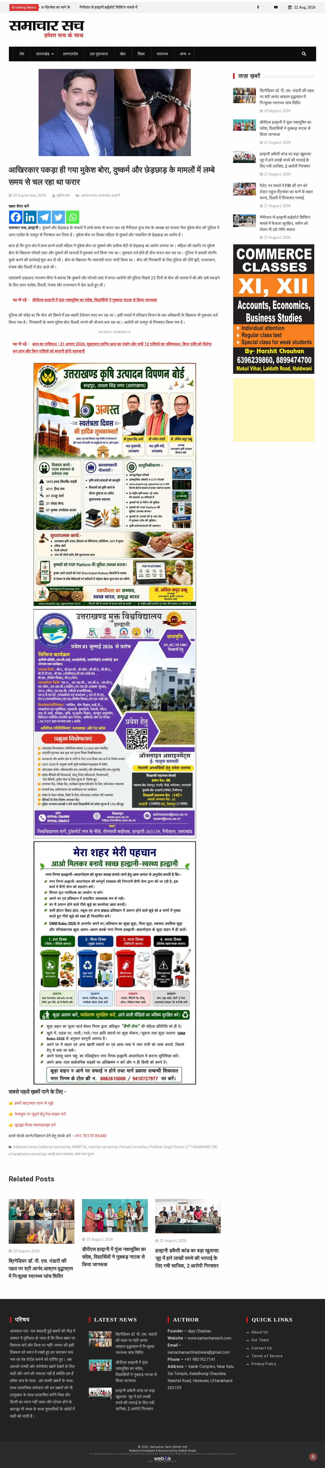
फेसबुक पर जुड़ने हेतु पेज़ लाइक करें (40, 1114)
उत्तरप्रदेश (70, 53)
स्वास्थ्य (162, 53)
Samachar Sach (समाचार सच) (168, 1447)
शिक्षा (141, 53)
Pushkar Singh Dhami (166, 1147)
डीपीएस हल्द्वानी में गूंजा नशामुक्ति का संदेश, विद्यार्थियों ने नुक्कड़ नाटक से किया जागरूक (114, 1257)
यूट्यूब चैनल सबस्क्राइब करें (35, 1125)
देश (22, 53)
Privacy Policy (263, 1364)
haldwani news (25, 1147)
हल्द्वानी (115, 195)
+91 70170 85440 (90, 1135)
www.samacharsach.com (209, 1338)
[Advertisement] (273, 410)
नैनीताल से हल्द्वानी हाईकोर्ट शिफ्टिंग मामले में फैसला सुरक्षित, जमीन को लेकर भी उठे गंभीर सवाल (285, 223)
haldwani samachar (55, 1147)
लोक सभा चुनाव (84, 1154)
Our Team (260, 1340)
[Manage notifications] (313, 1457)
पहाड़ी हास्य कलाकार (60, 1154)
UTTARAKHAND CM (201, 1147)
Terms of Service (267, 1356)
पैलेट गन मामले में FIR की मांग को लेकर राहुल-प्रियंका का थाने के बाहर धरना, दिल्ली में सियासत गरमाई (286, 191)
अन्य (183, 53)
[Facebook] (258, 7)
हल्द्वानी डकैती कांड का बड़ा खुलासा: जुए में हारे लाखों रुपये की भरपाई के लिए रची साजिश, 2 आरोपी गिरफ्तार (187, 1258)
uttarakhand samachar (27, 1154)
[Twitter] (58, 217)
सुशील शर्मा (63, 195)
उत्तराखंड (43, 53)
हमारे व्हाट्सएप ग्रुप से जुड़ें (34, 1103)
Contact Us (261, 1348)
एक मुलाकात (99, 53)
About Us (259, 1332)
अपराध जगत (89, 195)
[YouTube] (275, 7)
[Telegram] (44, 217)
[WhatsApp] (267, 7)
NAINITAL (79, 1147)
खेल (123, 53)
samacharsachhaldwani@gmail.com (199, 1352)
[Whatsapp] (72, 217)
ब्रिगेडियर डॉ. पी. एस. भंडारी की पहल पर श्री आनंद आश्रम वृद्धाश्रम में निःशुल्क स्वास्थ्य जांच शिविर (41, 1268)
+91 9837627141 (199, 1359)
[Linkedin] (30, 217)
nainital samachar (103, 1147)
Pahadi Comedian (133, 1147)
